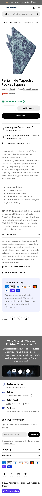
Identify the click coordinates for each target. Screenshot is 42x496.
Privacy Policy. (9, 443)
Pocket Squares (30, 89)
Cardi (12, 89)
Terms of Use (33, 441)
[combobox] (21, 14)
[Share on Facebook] (12, 319)
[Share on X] (19, 319)
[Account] (34, 8)
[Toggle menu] (3, 8)
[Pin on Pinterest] (26, 319)
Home (4, 22)
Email (8, 403)
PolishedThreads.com (18, 483)
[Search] (37, 14)
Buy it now (21, 115)
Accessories (15, 22)
